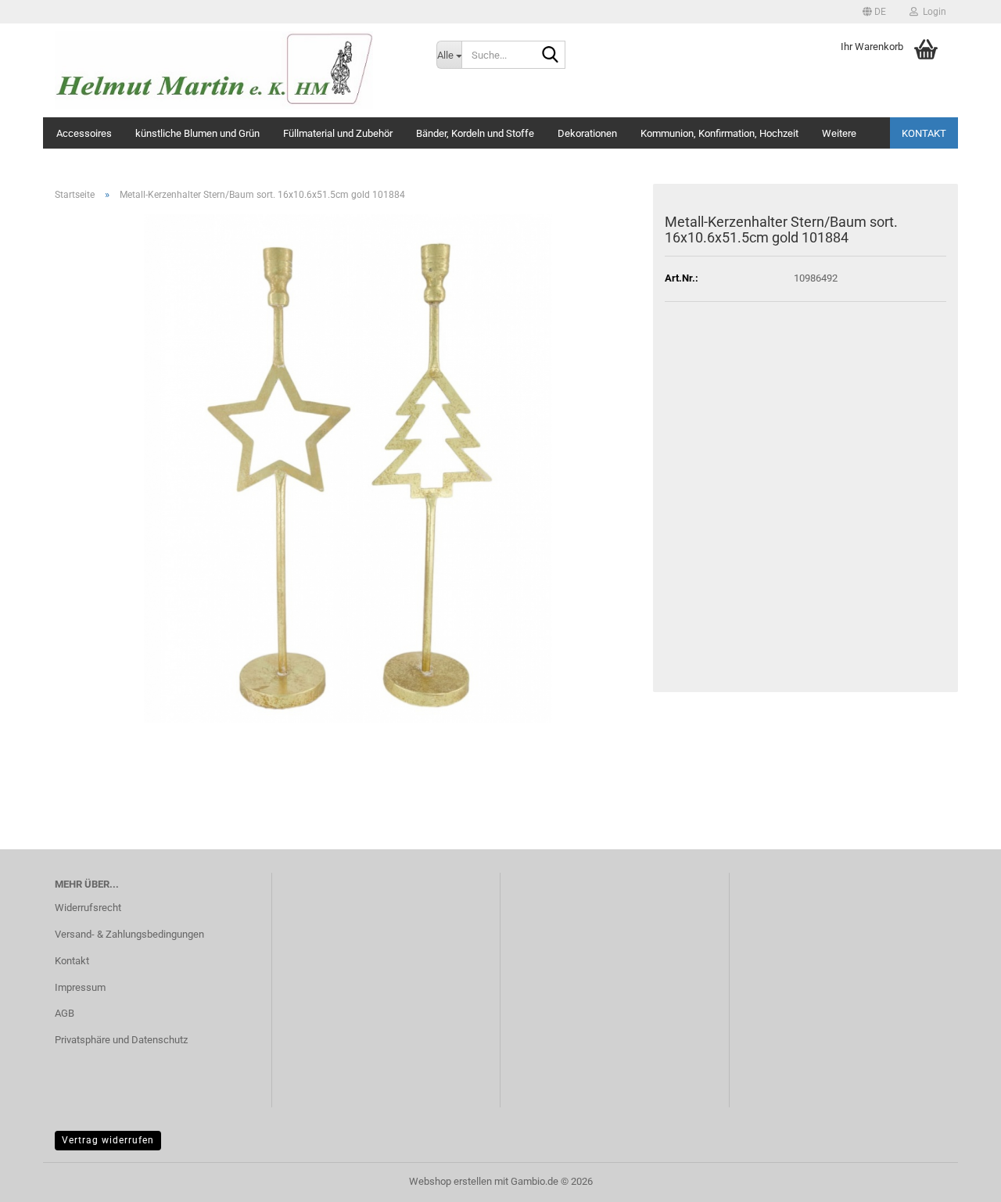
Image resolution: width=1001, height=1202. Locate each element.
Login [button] (932, 11)
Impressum (80, 987)
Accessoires (84, 133)
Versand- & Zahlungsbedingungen (129, 934)
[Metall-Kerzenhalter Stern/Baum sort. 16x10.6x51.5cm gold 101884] (348, 467)
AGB (64, 1013)
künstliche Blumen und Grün (197, 133)
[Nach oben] (958, 1178)
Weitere (839, 133)
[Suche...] (550, 55)
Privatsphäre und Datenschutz (121, 1040)
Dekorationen (587, 133)
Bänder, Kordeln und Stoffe (475, 133)
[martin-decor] (234, 70)
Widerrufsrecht (88, 907)
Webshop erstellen (450, 1181)
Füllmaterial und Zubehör (338, 133)
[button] (874, 11)
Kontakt (924, 133)
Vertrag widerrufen (108, 1140)
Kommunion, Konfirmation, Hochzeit (719, 133)
